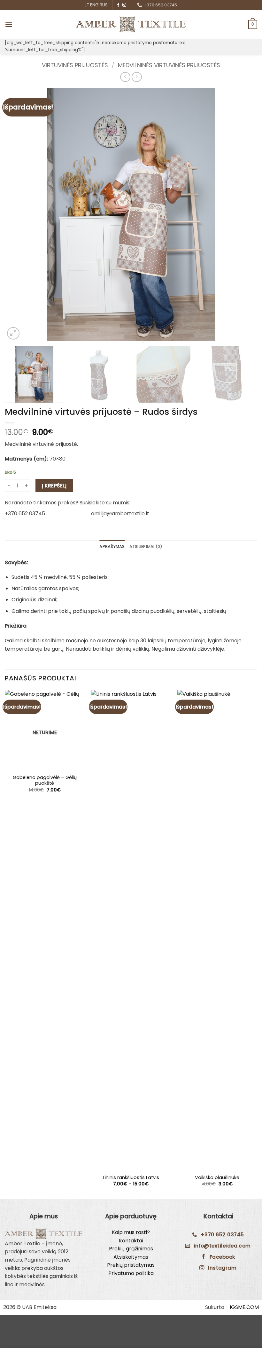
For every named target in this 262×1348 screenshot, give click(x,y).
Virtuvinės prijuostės (75, 65)
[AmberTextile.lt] (131, 24)
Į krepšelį (54, 485)
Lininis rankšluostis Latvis (131, 1178)
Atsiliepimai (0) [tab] (146, 546)
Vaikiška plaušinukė (217, 1178)
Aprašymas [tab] (112, 546)
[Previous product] (137, 77)
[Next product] (125, 77)
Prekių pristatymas (131, 1265)
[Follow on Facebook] (118, 5)
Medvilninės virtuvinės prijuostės (169, 65)
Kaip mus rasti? (131, 1232)
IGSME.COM (244, 1307)
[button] (8, 24)
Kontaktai (131, 1240)
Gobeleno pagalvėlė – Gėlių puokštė (45, 780)
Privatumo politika (131, 1273)
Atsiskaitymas (130, 1257)
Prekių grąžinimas (131, 1248)
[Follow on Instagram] (124, 5)
